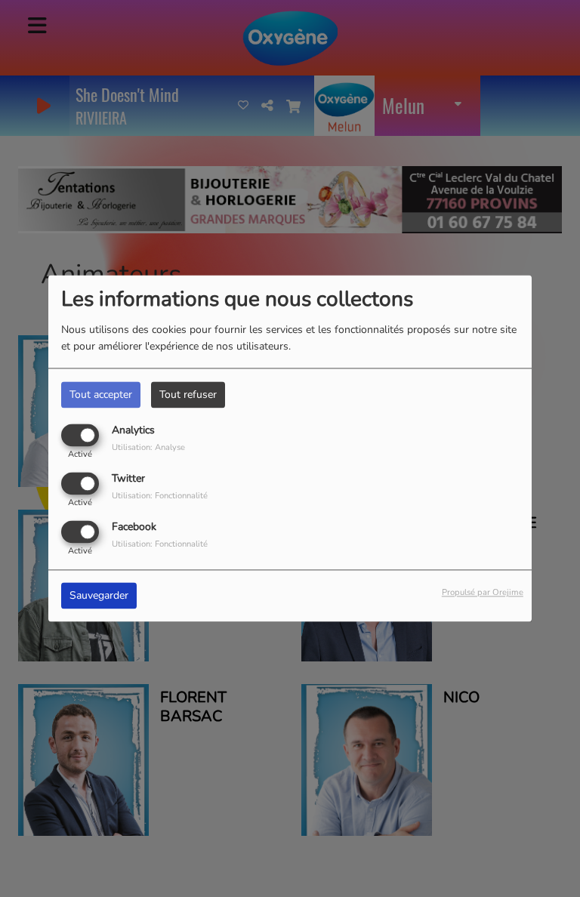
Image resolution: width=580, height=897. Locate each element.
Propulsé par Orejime (482, 593)
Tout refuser (188, 394)
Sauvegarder (98, 596)
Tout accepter (100, 394)
